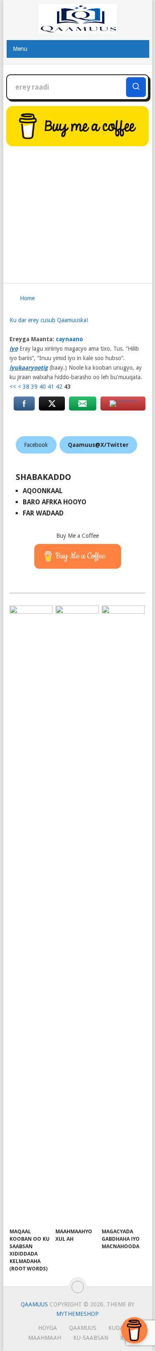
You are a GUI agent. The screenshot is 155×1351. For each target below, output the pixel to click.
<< (13, 386)
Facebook (36, 445)
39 (34, 386)
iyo (14, 348)
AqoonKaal (42, 491)
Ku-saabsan (90, 1337)
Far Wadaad (43, 513)
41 (51, 386)
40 (42, 386)
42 (59, 386)
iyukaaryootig (29, 367)
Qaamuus (34, 1304)
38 (26, 386)
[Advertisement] (77, 211)
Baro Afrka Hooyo (54, 502)
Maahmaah (44, 1337)
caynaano (69, 339)
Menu (20, 48)
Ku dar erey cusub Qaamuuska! (49, 320)
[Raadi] (136, 87)
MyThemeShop (77, 1314)
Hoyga (47, 1328)
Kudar (117, 1328)
